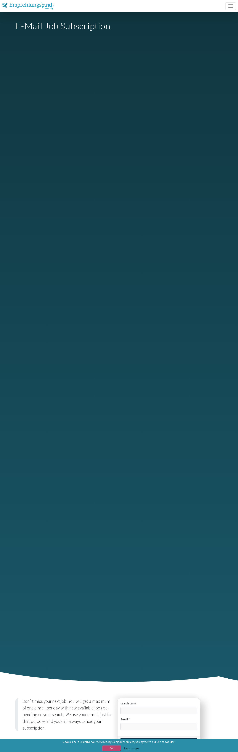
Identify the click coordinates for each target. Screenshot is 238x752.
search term (128, 703)
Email (125, 719)
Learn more (131, 748)
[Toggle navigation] (230, 6)
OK (112, 748)
